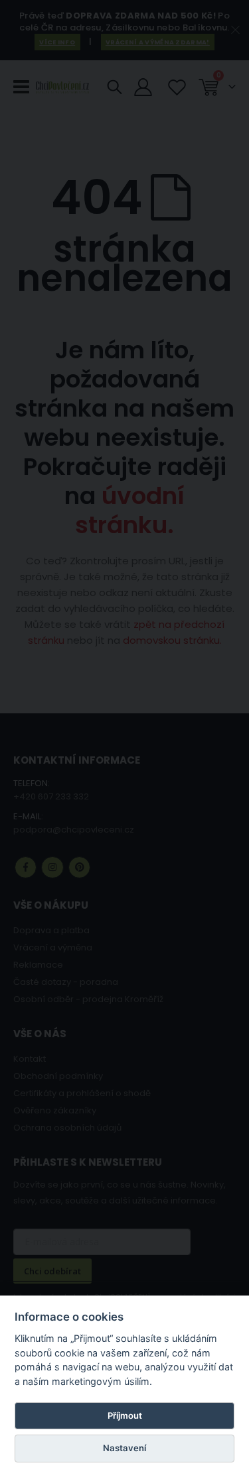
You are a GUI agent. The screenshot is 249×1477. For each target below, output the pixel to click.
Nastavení (124, 1448)
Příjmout (125, 1415)
